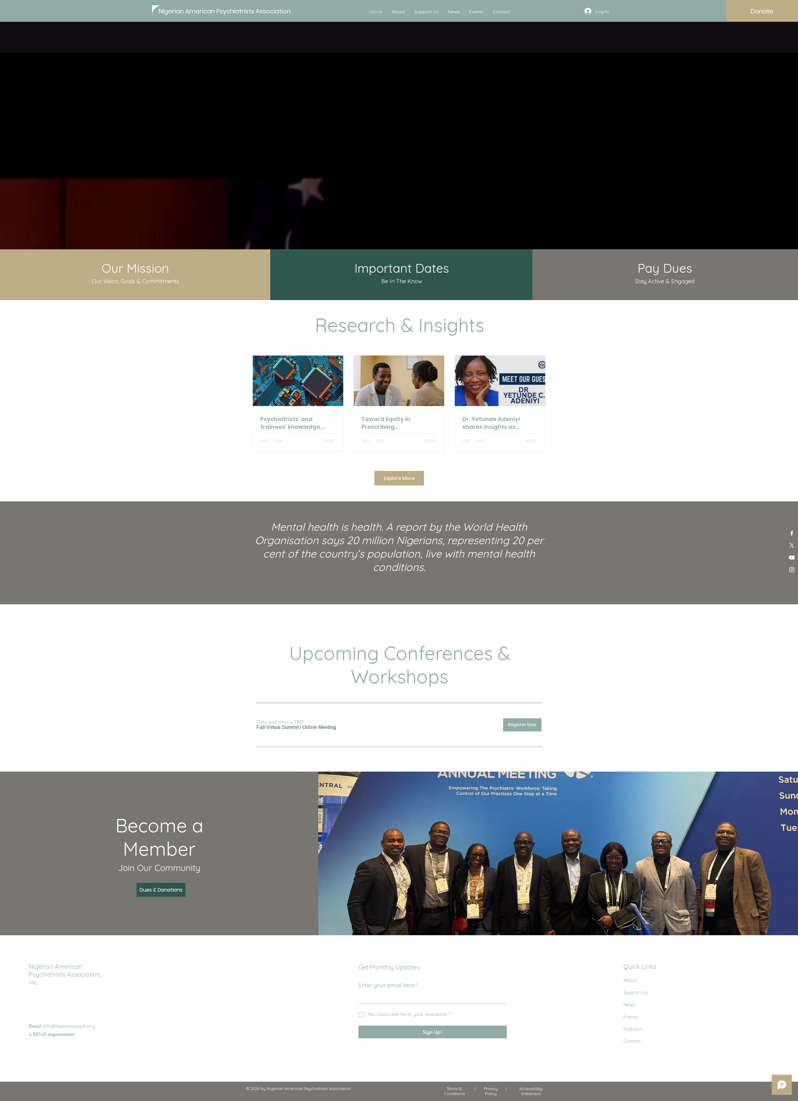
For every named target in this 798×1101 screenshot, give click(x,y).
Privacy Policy (491, 1091)
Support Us (635, 992)
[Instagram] (791, 569)
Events (630, 1017)
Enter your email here (387, 985)
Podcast (632, 1029)
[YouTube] (791, 557)
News (629, 1005)
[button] (278, 727)
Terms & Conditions (454, 1091)
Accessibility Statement (530, 1091)
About (630, 980)
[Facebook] (791, 533)
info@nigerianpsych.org (69, 1026)
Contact (632, 1041)
